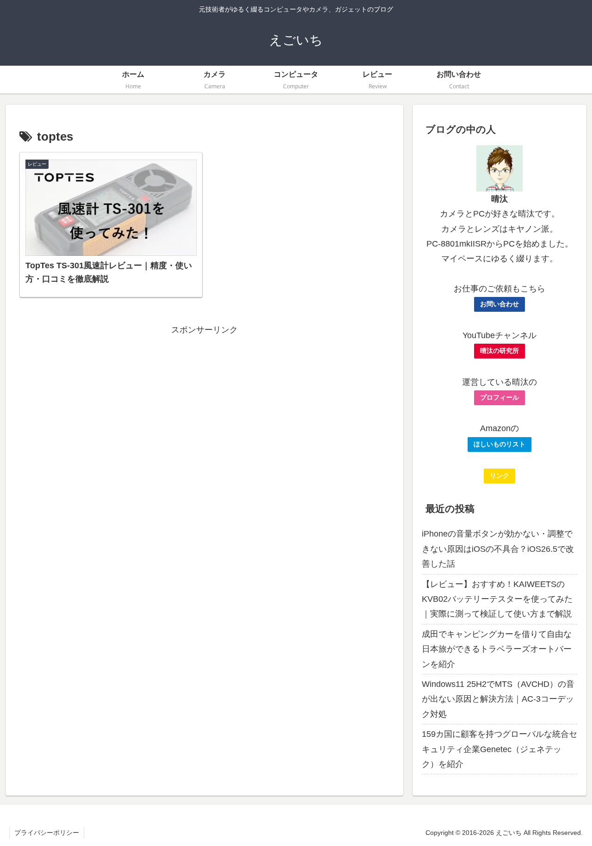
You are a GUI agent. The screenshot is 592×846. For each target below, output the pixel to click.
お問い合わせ (499, 304)
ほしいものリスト (499, 444)
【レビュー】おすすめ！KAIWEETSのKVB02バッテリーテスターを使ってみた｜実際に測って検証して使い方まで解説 (497, 599)
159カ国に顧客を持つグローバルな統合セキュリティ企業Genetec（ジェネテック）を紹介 (499, 749)
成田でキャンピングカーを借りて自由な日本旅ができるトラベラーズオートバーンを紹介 (497, 649)
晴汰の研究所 (499, 350)
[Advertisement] (204, 402)
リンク (499, 475)
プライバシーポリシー (46, 832)
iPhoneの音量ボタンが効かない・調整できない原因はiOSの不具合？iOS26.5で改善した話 (498, 548)
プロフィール (499, 397)
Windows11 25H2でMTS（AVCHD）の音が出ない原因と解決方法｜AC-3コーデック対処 (498, 699)
